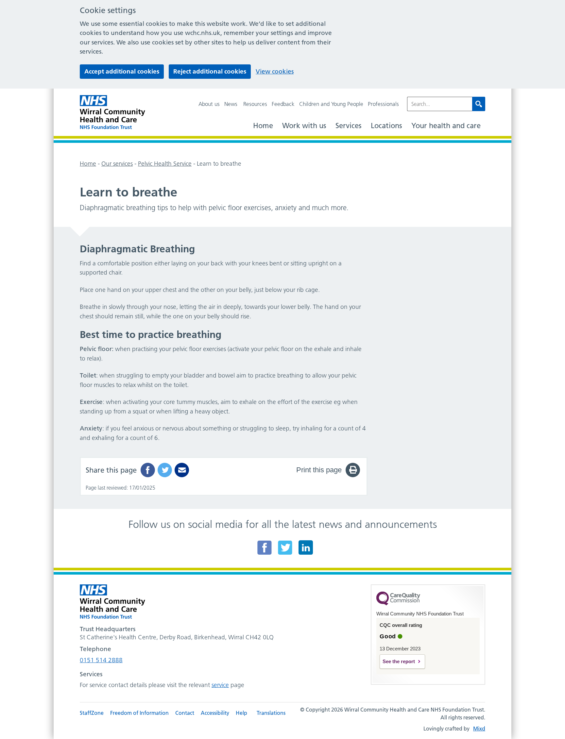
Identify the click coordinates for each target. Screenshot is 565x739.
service (220, 685)
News (230, 104)
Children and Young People (331, 104)
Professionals (383, 104)
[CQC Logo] (398, 603)
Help (241, 713)
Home (263, 125)
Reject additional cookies (209, 71)
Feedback (283, 104)
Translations (271, 713)
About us (209, 104)
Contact (184, 713)
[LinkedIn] (306, 547)
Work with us (304, 125)
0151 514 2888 (101, 660)
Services (348, 125)
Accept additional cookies (121, 71)
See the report (399, 661)
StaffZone (92, 713)
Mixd (479, 728)
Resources (255, 104)
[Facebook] (264, 547)
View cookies (275, 71)
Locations (386, 125)
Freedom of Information (139, 713)
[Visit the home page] (112, 112)
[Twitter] (285, 547)
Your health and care (446, 125)
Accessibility (215, 713)
